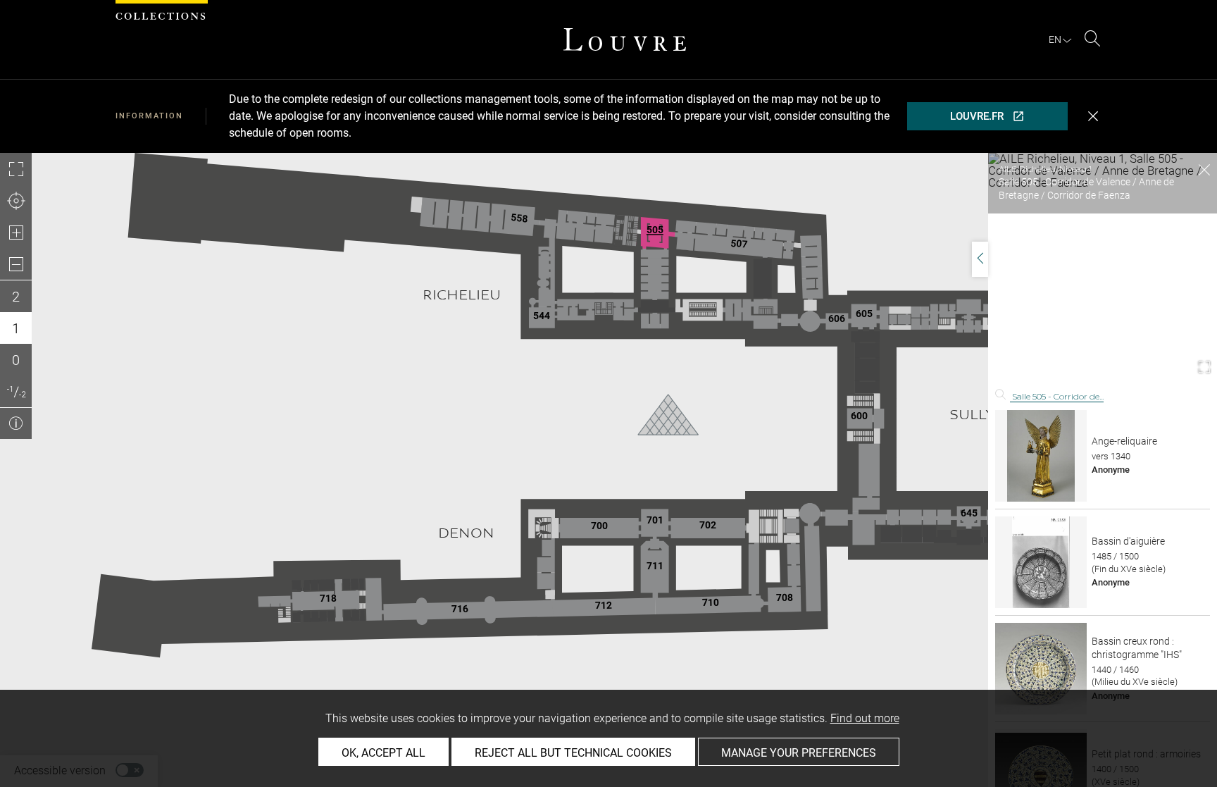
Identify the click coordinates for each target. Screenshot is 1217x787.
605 (864, 313)
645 (969, 513)
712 (603, 605)
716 (459, 608)
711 (655, 565)
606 (836, 318)
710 (710, 603)
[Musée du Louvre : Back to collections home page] (624, 39)
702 (707, 525)
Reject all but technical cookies (573, 753)
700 (599, 525)
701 (655, 520)
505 (655, 229)
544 (541, 315)
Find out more (864, 718)
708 (784, 597)
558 (519, 217)
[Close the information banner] (1093, 116)
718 (328, 598)
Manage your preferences (798, 753)
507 (738, 243)
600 (859, 415)
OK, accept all (383, 753)
